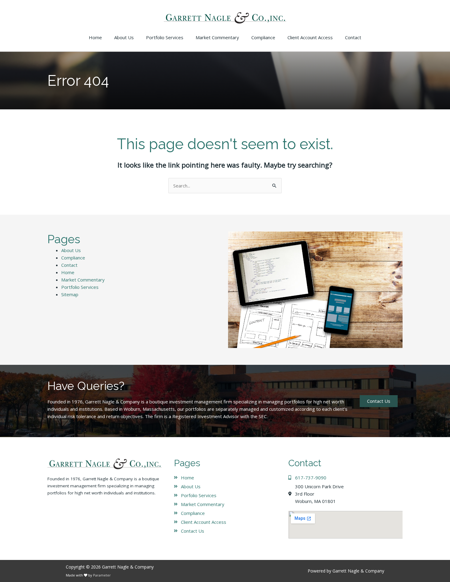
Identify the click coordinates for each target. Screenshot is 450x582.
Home (67, 272)
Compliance (73, 258)
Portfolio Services (80, 287)
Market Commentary (83, 280)
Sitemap (69, 294)
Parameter (102, 575)
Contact (69, 265)
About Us (71, 250)
